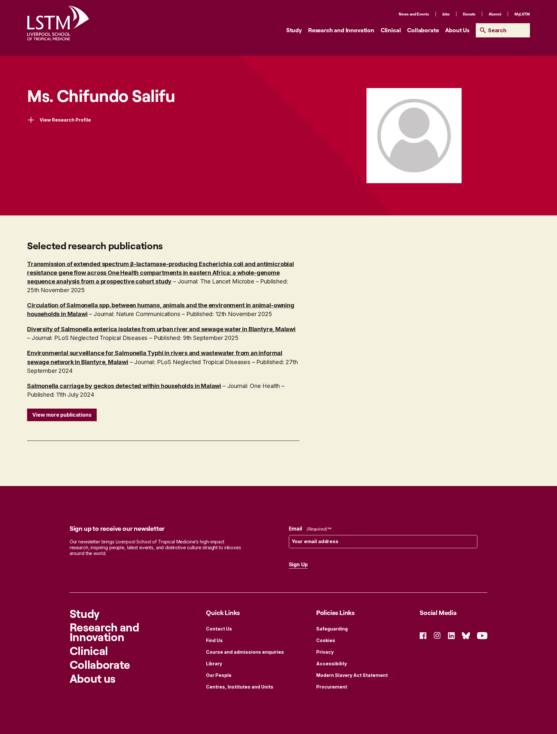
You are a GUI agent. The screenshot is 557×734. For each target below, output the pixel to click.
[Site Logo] (58, 23)
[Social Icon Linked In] (451, 635)
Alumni (495, 14)
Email (308, 528)
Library (214, 663)
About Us (457, 30)
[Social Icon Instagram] (437, 635)
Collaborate (423, 30)
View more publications (61, 415)
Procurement (331, 686)
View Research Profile (65, 120)
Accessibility (331, 663)
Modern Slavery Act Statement (352, 675)
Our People (218, 675)
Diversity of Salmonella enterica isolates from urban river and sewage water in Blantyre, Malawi (161, 328)
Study (294, 30)
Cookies (325, 640)
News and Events (414, 14)
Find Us (214, 640)
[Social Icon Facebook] (423, 635)
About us (92, 678)
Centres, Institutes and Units (239, 686)
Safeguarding (332, 628)
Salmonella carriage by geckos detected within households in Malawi (124, 385)
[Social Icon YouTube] (482, 635)
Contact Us (219, 628)
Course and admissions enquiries (245, 652)
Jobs (446, 14)
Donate (469, 14)
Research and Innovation (341, 30)
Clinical (391, 30)
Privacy (325, 652)
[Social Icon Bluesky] (466, 635)
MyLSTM (522, 14)
